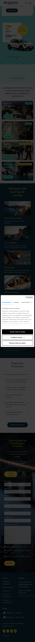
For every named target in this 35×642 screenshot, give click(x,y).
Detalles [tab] (16, 302)
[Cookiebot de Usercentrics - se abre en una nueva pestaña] (25, 297)
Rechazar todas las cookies (17, 343)
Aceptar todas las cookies (17, 331)
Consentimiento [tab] (6, 302)
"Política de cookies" (13, 325)
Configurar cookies (16, 337)
